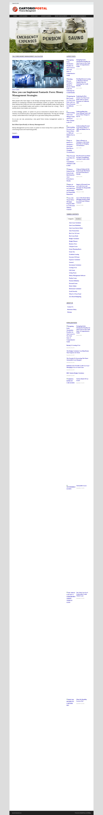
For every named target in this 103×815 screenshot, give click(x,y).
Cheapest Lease (73, 246)
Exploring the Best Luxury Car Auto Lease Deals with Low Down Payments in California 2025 (82, 99)
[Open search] (90, 16)
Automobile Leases (81, 485)
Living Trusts (72, 273)
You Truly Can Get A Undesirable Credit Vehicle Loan (82, 594)
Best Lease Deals (73, 236)
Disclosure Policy (72, 309)
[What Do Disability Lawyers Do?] (71, 699)
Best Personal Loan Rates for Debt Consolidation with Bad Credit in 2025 (83, 157)
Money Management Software (77, 275)
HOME (15, 16)
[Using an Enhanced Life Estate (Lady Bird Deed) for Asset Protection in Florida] (71, 169)
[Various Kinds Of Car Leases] (71, 379)
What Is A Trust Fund (75, 294)
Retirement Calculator (75, 288)
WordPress (82, 812)
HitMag (89, 812)
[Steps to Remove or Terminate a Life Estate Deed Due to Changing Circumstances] (71, 140)
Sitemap (69, 312)
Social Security (73, 291)
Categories (71, 219)
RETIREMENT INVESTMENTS (78, 16)
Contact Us (70, 307)
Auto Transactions (74, 230)
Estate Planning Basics (75, 249)
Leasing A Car (73, 267)
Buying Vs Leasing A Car (73, 345)
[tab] (71, 218)
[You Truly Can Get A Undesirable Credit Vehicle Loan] (71, 592)
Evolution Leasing (74, 254)
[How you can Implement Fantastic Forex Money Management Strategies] (38, 74)
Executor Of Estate (74, 257)
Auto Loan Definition (75, 225)
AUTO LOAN (34, 16)
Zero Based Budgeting (75, 296)
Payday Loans (73, 278)
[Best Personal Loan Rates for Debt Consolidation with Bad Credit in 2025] (71, 156)
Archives (78, 219)
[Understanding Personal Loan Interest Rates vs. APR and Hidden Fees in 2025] (71, 126)
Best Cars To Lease (74, 233)
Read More (15, 137)
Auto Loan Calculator (75, 222)
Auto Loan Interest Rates (76, 228)
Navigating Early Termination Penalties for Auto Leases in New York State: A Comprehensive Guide (83, 63)
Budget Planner (15, 89)
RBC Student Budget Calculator (75, 373)
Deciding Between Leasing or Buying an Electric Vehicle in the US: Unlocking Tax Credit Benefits (83, 82)
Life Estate (72, 270)
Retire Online (72, 286)
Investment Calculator (75, 265)
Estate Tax (72, 252)
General (71, 262)
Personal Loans (73, 283)
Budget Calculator (74, 238)
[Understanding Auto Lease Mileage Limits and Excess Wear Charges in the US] (71, 111)
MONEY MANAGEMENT (61, 16)
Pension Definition (74, 280)
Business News (73, 244)
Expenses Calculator (74, 259)
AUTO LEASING (23, 16)
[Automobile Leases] (71, 486)
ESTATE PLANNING (46, 16)
